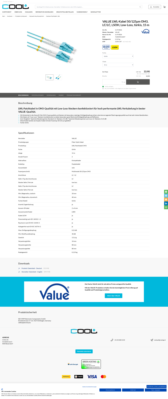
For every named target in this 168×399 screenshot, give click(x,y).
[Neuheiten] (166, 192)
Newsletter (96, 12)
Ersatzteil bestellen (65, 12)
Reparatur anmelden (44, 12)
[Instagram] (166, 207)
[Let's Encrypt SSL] (72, 364)
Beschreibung (23, 95)
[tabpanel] (53, 46)
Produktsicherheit (74, 95)
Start (3, 16)
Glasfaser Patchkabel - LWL (53, 16)
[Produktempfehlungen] (166, 196)
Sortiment (6, 12)
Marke (61, 95)
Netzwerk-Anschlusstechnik (36, 16)
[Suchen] (140, 7)
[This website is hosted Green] (91, 364)
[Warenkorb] (164, 7)
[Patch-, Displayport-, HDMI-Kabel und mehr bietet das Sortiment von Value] (54, 291)
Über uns (18, 12)
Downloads (51, 95)
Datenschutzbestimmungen (89, 386)
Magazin (28, 12)
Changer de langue (7, 1)
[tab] (49, 77)
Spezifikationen (38, 95)
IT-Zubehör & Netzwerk (21, 16)
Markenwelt (82, 12)
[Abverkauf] (166, 199)
